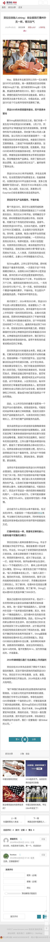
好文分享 (12, 7)
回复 (43, 839)
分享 (34, 739)
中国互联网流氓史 (10, 779)
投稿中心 (30, 933)
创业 (40, 513)
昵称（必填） (32, 875)
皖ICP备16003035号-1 (40, 937)
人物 (22, 754)
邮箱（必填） (32, 881)
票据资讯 (13, 839)
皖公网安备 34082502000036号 (16, 937)
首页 (4, 7)
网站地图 (11, 933)
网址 (29, 888)
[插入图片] (39, 917)
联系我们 (20, 933)
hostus (13, 855)
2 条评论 (42, 27)
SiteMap (38, 933)
